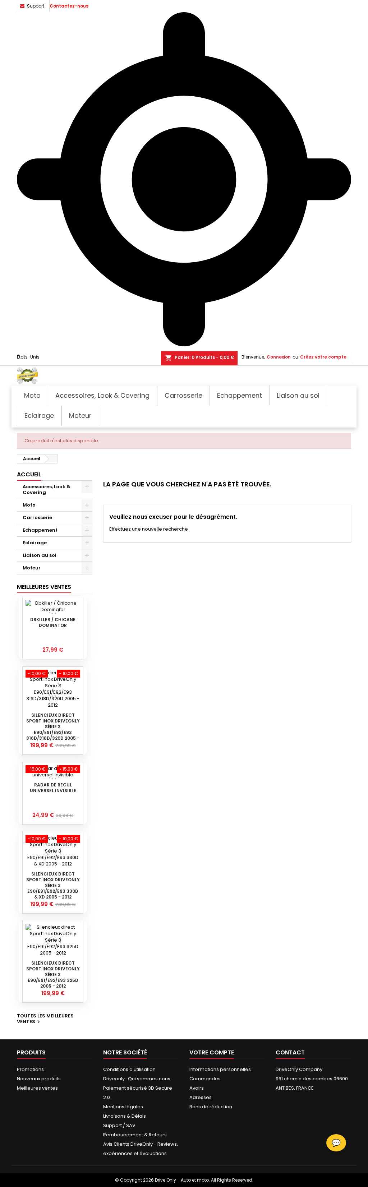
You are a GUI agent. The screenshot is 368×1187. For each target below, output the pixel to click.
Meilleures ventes (37, 1088)
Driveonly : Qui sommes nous (136, 1078)
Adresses (200, 1097)
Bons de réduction (210, 1106)
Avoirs (196, 1088)
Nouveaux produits (39, 1078)
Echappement (40, 530)
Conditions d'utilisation (129, 1069)
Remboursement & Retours (135, 1134)
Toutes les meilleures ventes (45, 1019)
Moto (29, 505)
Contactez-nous (69, 6)
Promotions (30, 1069)
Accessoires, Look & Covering (46, 489)
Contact (290, 1052)
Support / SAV (119, 1125)
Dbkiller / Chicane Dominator (52, 622)
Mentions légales (123, 1106)
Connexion (279, 357)
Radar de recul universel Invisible (53, 788)
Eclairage (35, 542)
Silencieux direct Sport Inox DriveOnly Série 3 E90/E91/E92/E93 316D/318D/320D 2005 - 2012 (53, 729)
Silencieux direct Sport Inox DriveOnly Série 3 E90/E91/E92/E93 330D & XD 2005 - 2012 (53, 885)
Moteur (32, 567)
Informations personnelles (220, 1069)
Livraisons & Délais (124, 1116)
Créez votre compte (323, 357)
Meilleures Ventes (44, 587)
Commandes (205, 1078)
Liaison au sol (39, 555)
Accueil (29, 474)
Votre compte (211, 1052)
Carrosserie (37, 517)
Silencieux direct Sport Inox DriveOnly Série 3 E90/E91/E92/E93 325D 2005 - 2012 (53, 974)
